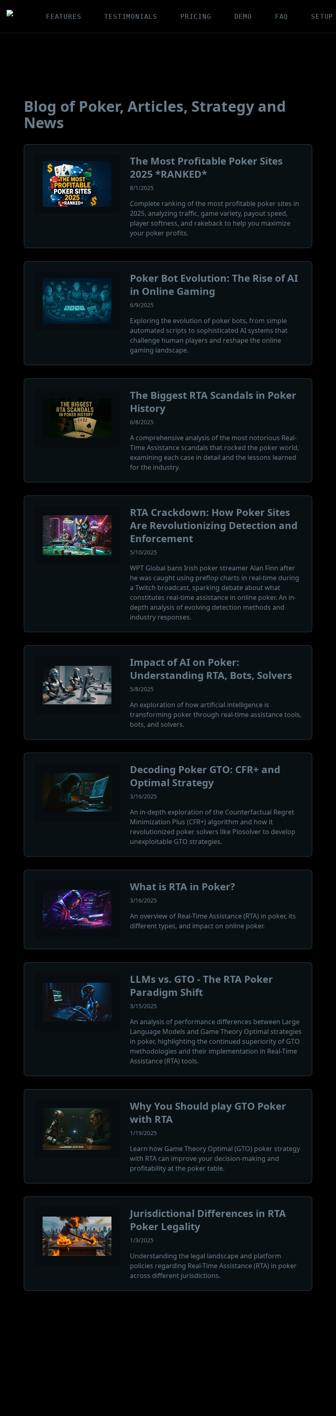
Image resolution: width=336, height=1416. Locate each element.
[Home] (13, 16)
